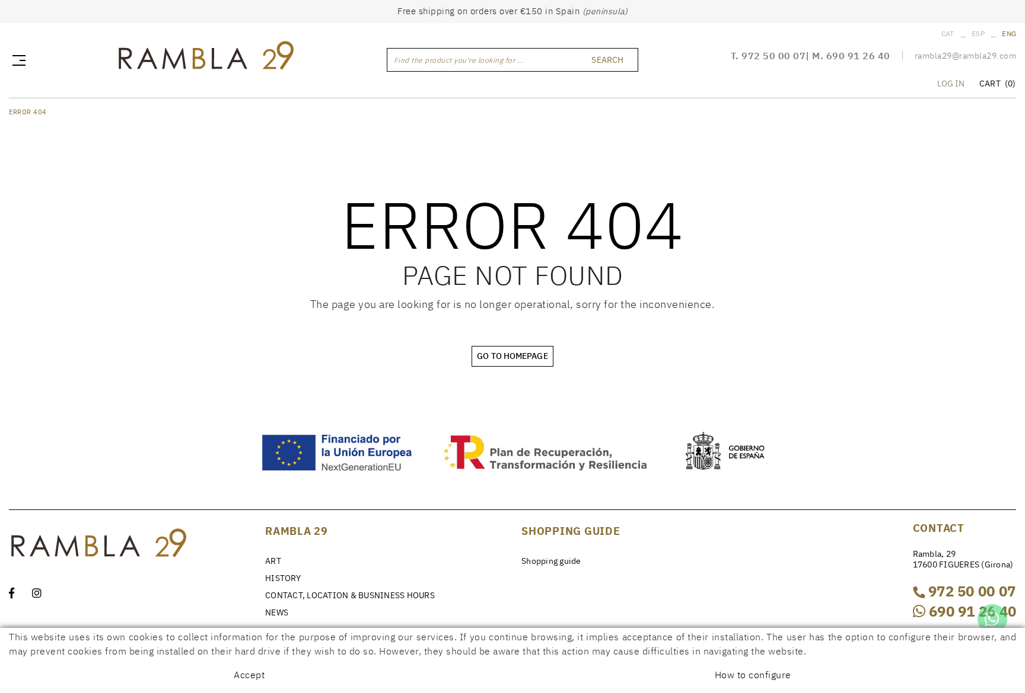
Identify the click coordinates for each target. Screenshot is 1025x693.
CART (997, 83)
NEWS (276, 612)
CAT (947, 33)
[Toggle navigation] (16, 60)
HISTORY (283, 578)
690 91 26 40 (858, 56)
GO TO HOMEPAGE (512, 356)
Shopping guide (551, 561)
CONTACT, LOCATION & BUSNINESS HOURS (350, 595)
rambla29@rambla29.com (966, 55)
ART (273, 561)
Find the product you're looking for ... (459, 60)
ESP (978, 33)
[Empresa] (205, 58)
